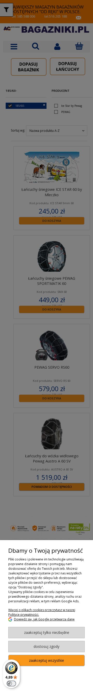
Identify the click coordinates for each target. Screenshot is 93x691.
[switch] (11, 683)
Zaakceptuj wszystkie (46, 660)
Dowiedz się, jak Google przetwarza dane (44, 619)
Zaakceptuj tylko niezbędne (46, 632)
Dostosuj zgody (46, 646)
